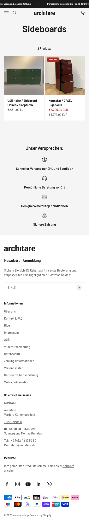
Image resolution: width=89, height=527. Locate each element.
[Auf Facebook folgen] (7, 484)
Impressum (11, 332)
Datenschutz (12, 354)
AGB (7, 339)
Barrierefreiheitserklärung (21, 375)
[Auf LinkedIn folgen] (38, 484)
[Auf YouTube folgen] (28, 484)
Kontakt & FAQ (13, 318)
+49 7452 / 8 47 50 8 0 (23, 440)
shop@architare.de (23, 445)
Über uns (10, 311)
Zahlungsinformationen (19, 361)
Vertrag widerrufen (16, 382)
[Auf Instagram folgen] (17, 484)
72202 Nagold (13, 422)
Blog (7, 325)
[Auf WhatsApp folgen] (49, 484)
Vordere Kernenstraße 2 (20, 414)
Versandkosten (13, 368)
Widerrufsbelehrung (17, 347)
